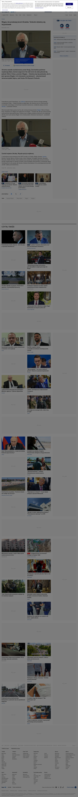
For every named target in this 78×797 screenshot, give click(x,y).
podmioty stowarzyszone (19, 3)
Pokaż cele (69, 7)
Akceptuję (69, 4)
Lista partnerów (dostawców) (39, 7)
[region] (39, 6)
